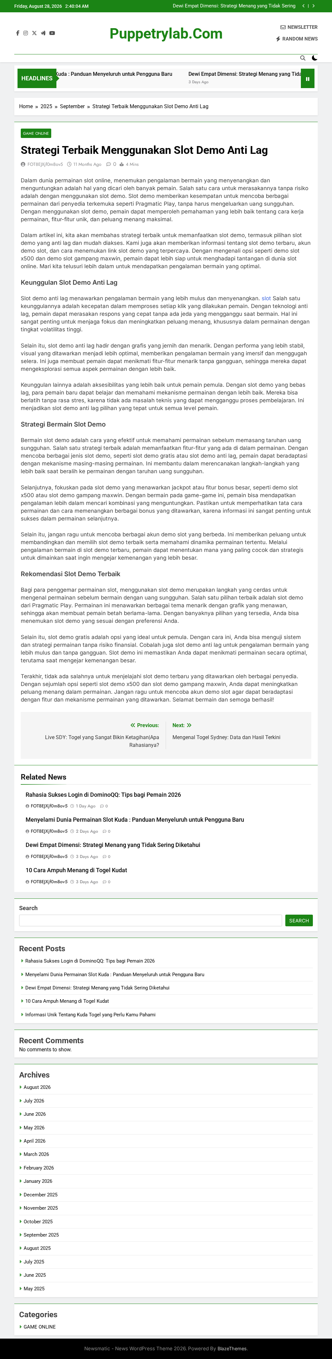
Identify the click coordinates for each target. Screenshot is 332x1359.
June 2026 (35, 1114)
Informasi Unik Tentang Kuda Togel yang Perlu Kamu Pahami (90, 1015)
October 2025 (38, 1222)
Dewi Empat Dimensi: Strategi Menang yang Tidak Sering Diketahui (234, 6)
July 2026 (34, 1101)
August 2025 (37, 1248)
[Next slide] (313, 6)
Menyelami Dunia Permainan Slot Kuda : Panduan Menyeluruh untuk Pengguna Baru (135, 820)
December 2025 (40, 1195)
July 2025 (34, 1262)
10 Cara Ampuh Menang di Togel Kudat (76, 870)
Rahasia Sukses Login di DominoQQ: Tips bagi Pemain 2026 (103, 795)
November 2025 (41, 1208)
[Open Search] (302, 58)
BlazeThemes (232, 1348)
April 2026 (34, 1141)
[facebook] (17, 33)
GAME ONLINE (36, 133)
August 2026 (37, 1087)
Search (28, 908)
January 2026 (38, 1181)
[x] (34, 33)
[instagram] (25, 33)
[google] (43, 33)
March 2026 (36, 1154)
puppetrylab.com (166, 33)
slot (266, 298)
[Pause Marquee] (307, 78)
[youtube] (52, 33)
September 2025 (41, 1235)
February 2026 (39, 1168)
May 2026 (34, 1128)
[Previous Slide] (303, 6)
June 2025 (35, 1275)
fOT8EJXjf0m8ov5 (45, 164)
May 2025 (34, 1289)
